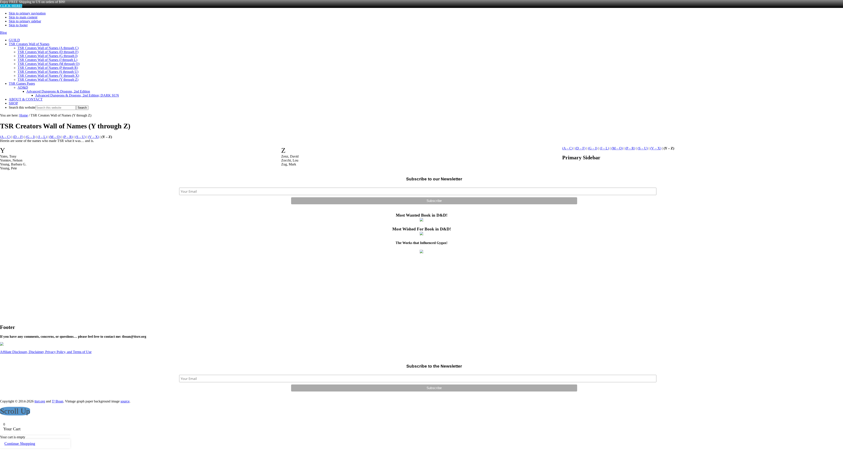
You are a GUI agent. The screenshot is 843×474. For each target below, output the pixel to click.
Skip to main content (23, 17)
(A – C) (5, 137)
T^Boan (57, 401)
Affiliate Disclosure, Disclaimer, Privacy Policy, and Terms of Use (46, 352)
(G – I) (30, 137)
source (125, 401)
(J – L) (42, 137)
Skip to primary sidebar (25, 21)
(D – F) (18, 137)
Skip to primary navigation (27, 13)
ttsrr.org (39, 401)
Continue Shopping (19, 443)
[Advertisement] (131, 289)
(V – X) (93, 137)
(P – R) (68, 137)
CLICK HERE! (11, 6)
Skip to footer (18, 25)
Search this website (22, 107)
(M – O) (55, 137)
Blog (3, 32)
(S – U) (80, 137)
